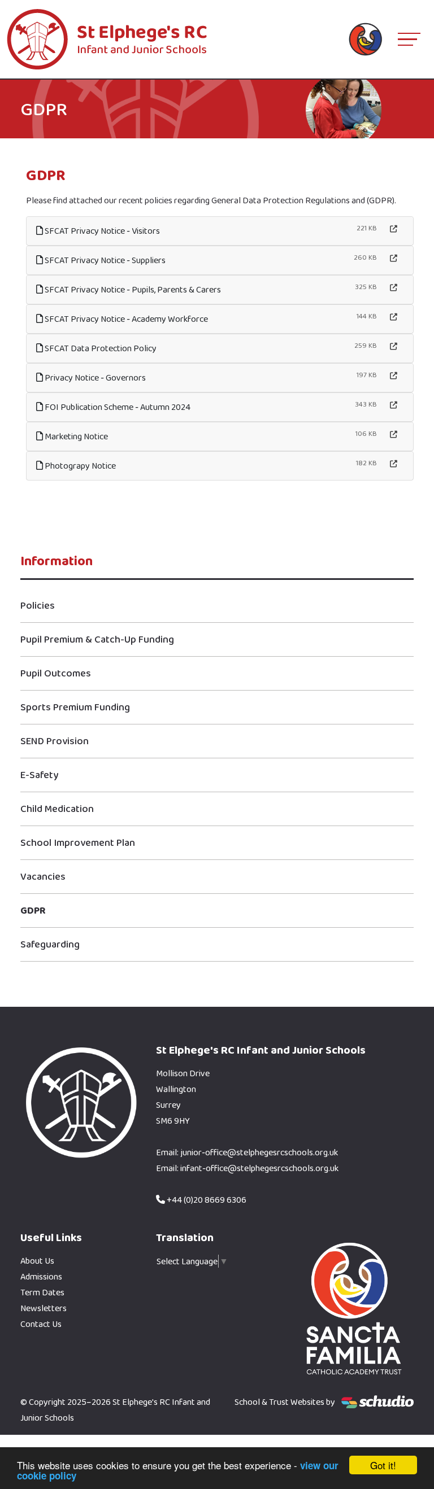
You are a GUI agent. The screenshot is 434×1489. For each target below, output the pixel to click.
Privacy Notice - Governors (94, 377)
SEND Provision (54, 740)
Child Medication (57, 808)
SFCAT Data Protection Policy (100, 348)
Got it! (383, 1465)
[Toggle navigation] (409, 39)
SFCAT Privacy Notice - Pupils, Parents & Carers (132, 289)
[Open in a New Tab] (393, 229)
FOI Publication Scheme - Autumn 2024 (116, 406)
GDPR (33, 910)
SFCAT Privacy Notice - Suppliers (104, 260)
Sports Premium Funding (75, 707)
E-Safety (39, 774)
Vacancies (43, 876)
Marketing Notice (75, 436)
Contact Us (41, 1323)
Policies (37, 605)
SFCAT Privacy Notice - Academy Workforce (125, 318)
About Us (37, 1260)
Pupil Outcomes (55, 673)
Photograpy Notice (79, 465)
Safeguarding (50, 944)
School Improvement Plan (77, 842)
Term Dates (42, 1292)
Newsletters (43, 1308)
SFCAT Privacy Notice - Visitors (101, 230)
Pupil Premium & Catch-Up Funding (97, 639)
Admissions (41, 1276)
